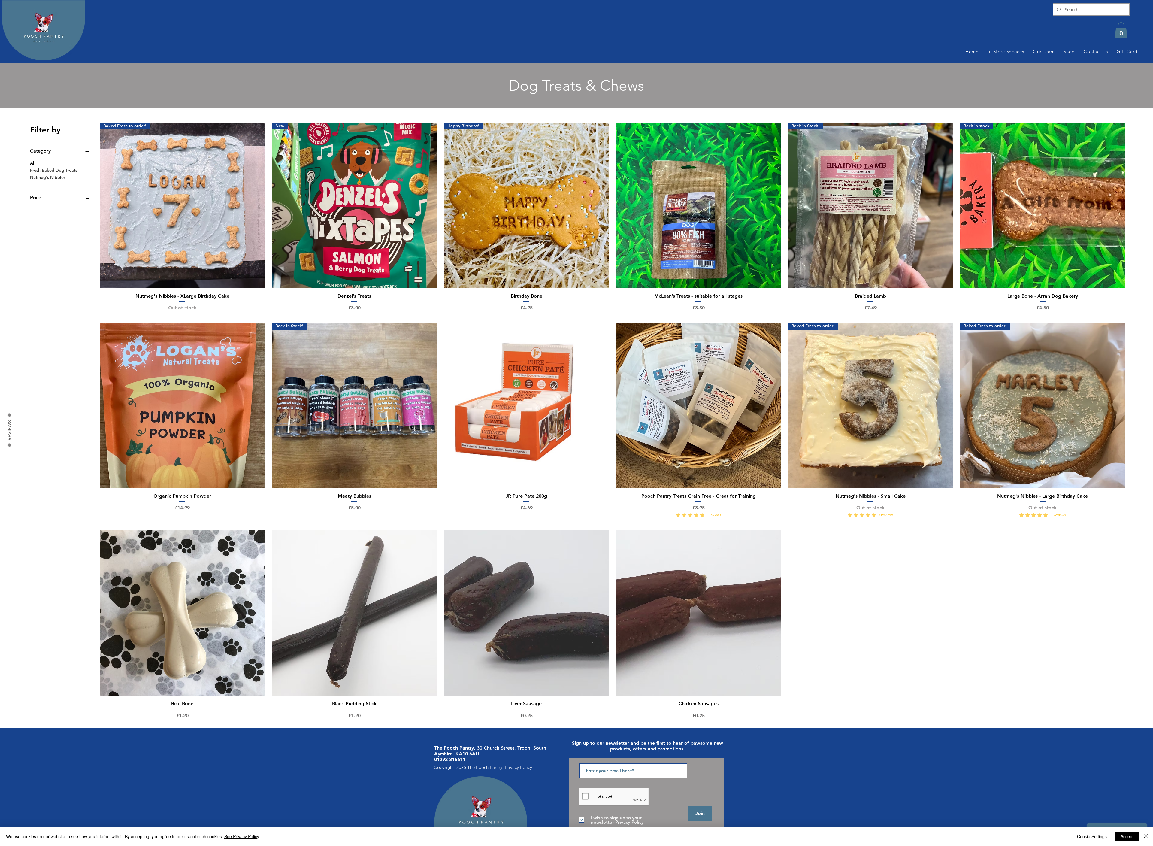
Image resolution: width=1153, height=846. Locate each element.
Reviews (9, 430)
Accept (1127, 836)
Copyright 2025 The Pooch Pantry (469, 767)
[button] (1121, 30)
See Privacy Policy (241, 836)
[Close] (1145, 836)
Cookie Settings (1092, 836)
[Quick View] (698, 205)
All (32, 163)
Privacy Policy (518, 767)
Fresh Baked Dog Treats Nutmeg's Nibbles (53, 174)
